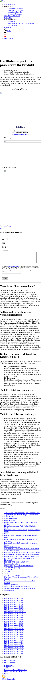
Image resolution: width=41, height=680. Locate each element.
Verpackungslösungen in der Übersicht (17, 586)
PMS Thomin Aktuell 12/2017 (14, 646)
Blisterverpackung (10, 520)
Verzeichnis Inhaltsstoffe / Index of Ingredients (19, 588)
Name (4, 239)
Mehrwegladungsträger (12, 547)
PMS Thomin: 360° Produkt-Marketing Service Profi (21, 556)
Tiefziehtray (8, 569)
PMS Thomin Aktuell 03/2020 (14, 610)
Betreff (5, 247)
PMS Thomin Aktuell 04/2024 (14, 621)
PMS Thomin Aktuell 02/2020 (14, 608)
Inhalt (6, 533)
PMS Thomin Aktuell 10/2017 (14, 634)
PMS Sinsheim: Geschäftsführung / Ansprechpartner (21, 554)
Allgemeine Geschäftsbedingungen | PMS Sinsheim (21, 515)
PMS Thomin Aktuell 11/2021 (14, 642)
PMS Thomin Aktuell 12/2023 (14, 653)
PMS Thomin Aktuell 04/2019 (14, 619)
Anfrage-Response (10, 518)
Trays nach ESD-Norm (12, 575)
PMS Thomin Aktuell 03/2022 (14, 614)
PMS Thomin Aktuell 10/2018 (14, 636)
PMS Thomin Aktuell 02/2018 (14, 606)
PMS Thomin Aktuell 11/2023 (14, 644)
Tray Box (7, 571)
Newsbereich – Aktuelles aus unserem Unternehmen (21, 549)
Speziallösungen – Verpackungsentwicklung (19, 566)
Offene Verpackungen (11, 550)
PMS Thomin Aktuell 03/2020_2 (15, 612)
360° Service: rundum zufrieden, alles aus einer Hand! (22, 513)
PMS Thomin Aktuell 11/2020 (14, 640)
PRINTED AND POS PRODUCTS (16, 562)
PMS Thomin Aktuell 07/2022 (14, 629)
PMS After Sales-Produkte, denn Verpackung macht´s (22, 552)
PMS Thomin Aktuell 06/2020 (14, 627)
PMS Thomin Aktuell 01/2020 (14, 602)
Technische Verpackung (12, 568)
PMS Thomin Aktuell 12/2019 (14, 649)
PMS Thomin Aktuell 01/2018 (14, 598)
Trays (6, 573)
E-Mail (5, 243)
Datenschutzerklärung (13, 266)
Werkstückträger (9, 590)
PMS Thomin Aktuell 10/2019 (14, 638)
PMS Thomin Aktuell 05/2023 (14, 623)
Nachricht (5, 251)
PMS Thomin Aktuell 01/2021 (14, 604)
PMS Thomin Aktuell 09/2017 (14, 631)
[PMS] (2, 1)
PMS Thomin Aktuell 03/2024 (14, 615)
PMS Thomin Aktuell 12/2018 (14, 648)
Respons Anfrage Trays (12, 564)
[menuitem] (22, 4)
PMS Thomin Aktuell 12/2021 (14, 651)
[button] (4, 676)
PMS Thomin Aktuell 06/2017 (14, 625)
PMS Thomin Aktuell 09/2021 (14, 632)
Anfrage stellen (9, 516)
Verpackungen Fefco (11, 585)
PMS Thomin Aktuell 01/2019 (14, 600)
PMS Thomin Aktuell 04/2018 (14, 617)
